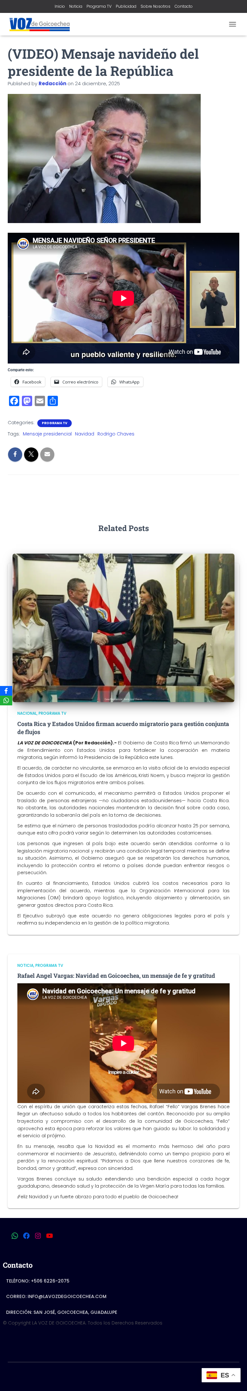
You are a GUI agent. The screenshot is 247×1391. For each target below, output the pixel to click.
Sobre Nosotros (155, 6)
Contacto (184, 6)
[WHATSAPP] (15, 1235)
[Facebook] (6, 691)
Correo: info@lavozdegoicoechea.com (56, 1296)
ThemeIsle (149, 1375)
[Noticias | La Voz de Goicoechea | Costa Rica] (42, 24)
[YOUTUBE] (49, 1235)
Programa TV (99, 6)
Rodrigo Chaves (115, 434)
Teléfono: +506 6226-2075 (37, 1281)
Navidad (84, 434)
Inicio (60, 6)
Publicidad (126, 6)
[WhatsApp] (6, 700)
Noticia (75, 6)
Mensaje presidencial (47, 434)
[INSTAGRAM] (38, 1235)
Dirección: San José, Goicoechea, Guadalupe (61, 1312)
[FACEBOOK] (26, 1235)
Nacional (27, 713)
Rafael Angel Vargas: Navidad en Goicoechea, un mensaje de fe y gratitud (116, 975)
